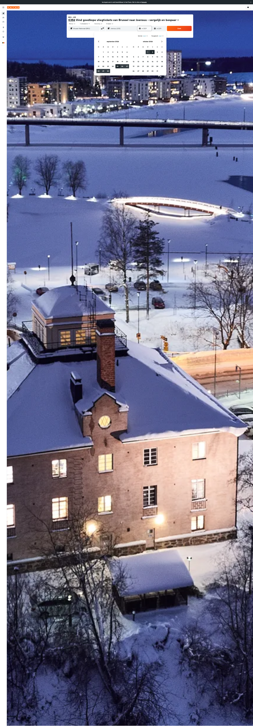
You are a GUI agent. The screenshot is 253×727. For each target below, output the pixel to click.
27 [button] (127, 66)
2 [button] (108, 52)
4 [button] (117, 52)
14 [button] (98, 62)
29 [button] (103, 71)
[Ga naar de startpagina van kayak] (13, 7)
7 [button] (98, 57)
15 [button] (103, 62)
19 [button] (122, 62)
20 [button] (127, 62)
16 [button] (108, 62)
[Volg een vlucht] (3, 31)
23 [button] (108, 66)
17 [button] (112, 62)
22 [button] (103, 66)
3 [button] (112, 52)
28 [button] (98, 71)
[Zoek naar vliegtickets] (3, 13)
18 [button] (117, 62)
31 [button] (157, 71)
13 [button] (127, 57)
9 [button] (108, 57)
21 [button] (98, 66)
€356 (71, 20)
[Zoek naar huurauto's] (3, 22)
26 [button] (122, 66)
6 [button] (138, 57)
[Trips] (3, 37)
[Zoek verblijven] (3, 18)
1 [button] (103, 52)
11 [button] (117, 57)
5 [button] (122, 52)
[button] (251, 2)
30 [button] (108, 71)
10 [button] (113, 57)
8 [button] (103, 57)
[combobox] (72, 24)
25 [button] (117, 66)
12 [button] (122, 57)
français (144, 2)
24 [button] (113, 66)
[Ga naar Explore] (3, 27)
